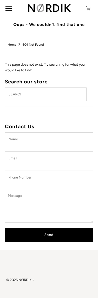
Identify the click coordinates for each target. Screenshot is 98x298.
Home (12, 44)
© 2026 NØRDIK (19, 280)
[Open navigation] (8, 8)
